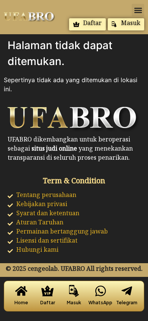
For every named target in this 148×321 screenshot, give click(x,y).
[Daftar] (47, 291)
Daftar (47, 302)
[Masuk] (74, 291)
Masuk (74, 302)
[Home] (21, 291)
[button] (138, 10)
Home (21, 302)
